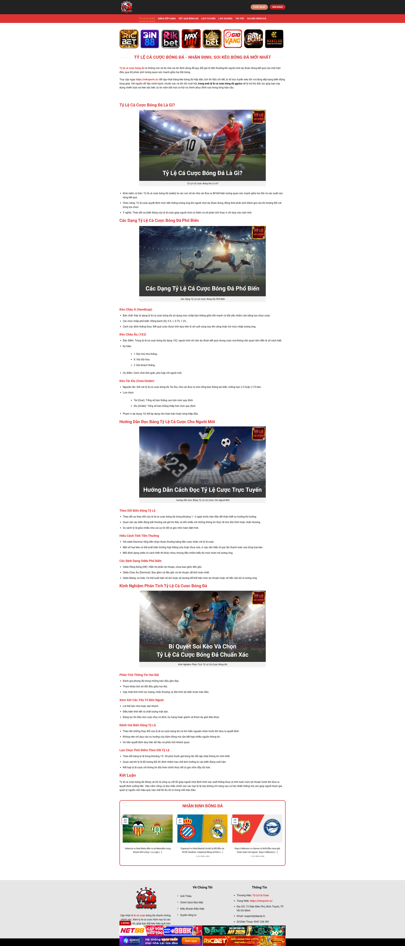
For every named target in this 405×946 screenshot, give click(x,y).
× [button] (253, 422)
